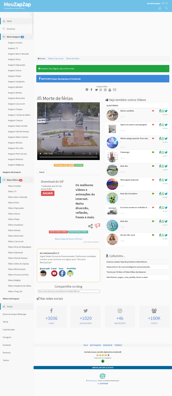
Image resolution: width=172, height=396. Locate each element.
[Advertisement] (103, 33)
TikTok (5, 322)
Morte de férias (72, 58)
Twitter (6, 360)
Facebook (7, 345)
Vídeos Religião (14, 280)
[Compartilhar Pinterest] (87, 90)
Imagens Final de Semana (18, 131)
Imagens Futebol (15, 42)
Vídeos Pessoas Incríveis (18, 274)
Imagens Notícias (15, 142)
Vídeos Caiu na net (16, 241)
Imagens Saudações (16, 81)
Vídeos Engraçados (16, 208)
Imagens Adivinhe (15, 87)
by (103, 383)
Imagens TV (13, 48)
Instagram (7, 337)
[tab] (42, 172)
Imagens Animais (15, 92)
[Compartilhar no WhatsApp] (101, 90)
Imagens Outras (14, 70)
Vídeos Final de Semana (18, 258)
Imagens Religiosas (16, 164)
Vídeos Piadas (14, 219)
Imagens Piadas (14, 76)
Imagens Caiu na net (16, 104)
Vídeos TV (12, 191)
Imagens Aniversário (16, 98)
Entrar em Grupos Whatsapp (14, 314)
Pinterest (7, 352)
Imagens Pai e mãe (15, 148)
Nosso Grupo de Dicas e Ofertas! (68, 239)
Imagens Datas (14, 59)
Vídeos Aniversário (15, 236)
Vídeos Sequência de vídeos (19, 286)
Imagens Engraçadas (16, 65)
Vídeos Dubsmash (15, 252)
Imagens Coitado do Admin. (19, 115)
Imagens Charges (15, 109)
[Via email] (114, 90)
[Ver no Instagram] (105, 90)
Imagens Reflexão (15, 159)
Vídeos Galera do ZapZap (18, 263)
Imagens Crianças (15, 120)
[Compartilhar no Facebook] (92, 90)
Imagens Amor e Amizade (18, 54)
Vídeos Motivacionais (17, 269)
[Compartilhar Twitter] (97, 90)
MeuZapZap (92, 381)
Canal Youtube (9, 329)
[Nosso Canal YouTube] (110, 90)
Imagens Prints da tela (17, 154)
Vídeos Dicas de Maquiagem (19, 247)
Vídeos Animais (14, 230)
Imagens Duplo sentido (17, 126)
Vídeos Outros (14, 213)
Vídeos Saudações (15, 225)
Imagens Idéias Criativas (18, 137)
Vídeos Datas (13, 202)
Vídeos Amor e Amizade (17, 197)
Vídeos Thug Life (15, 291)
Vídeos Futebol (14, 186)
